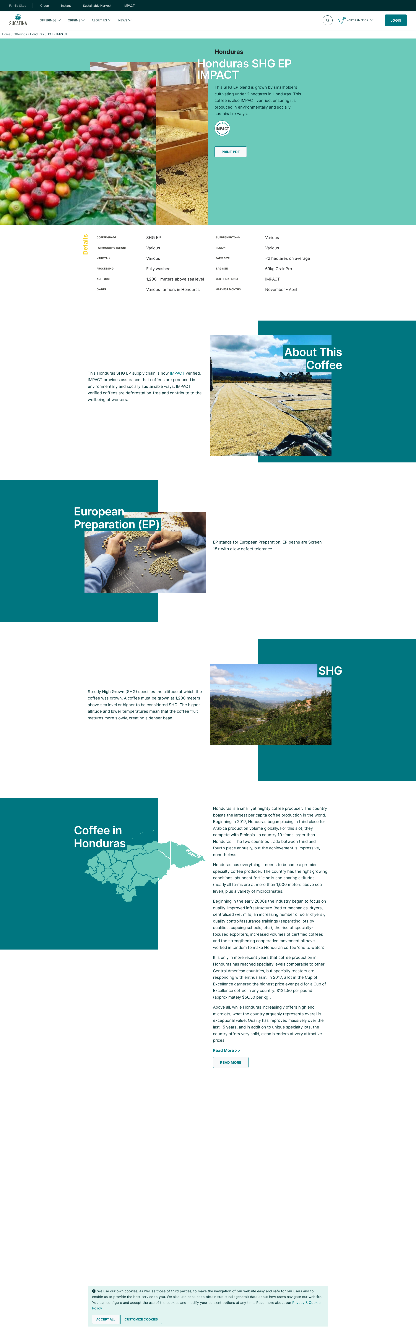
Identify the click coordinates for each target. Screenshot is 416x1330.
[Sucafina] (18, 20)
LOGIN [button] (395, 20)
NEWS (122, 20)
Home (6, 34)
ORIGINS (74, 20)
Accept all (105, 1319)
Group (44, 5)
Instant (66, 5)
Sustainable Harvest (97, 5)
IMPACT (129, 5)
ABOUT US (99, 20)
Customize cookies (141, 1319)
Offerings (20, 34)
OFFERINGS (48, 20)
